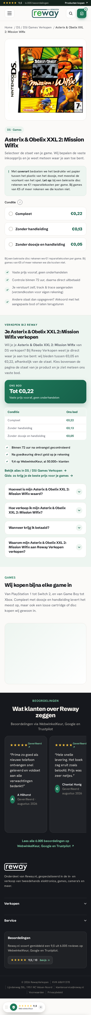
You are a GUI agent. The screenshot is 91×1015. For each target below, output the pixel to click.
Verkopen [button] (11, 903)
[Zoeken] (70, 13)
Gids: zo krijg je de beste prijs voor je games (39, 476)
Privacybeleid (55, 992)
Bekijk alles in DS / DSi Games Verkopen (36, 470)
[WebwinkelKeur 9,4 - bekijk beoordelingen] (13, 1007)
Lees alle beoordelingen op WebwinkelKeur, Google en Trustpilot (45, 843)
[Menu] (9, 13)
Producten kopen (76, 3)
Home (8, 27)
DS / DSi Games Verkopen (34, 27)
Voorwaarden (36, 992)
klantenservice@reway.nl (70, 987)
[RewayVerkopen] (45, 13)
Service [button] (10, 920)
